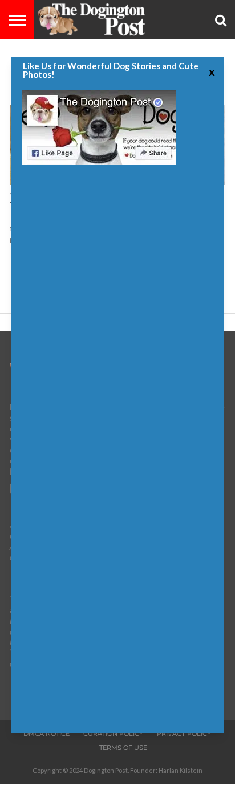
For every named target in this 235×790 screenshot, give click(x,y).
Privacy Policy (184, 733)
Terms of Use (123, 748)
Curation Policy (113, 733)
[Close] (210, 71)
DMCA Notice (46, 733)
